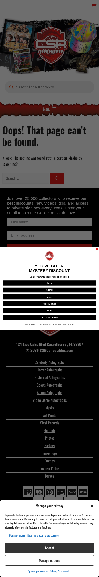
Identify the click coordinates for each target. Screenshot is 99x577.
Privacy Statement (59, 571)
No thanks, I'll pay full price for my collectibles (49, 324)
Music (49, 297)
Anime (49, 311)
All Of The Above (49, 318)
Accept (49, 547)
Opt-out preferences (38, 571)
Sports (49, 290)
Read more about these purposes (43, 535)
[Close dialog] (97, 249)
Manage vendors (17, 535)
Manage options (49, 560)
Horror (50, 283)
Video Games (49, 304)
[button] (92, 505)
